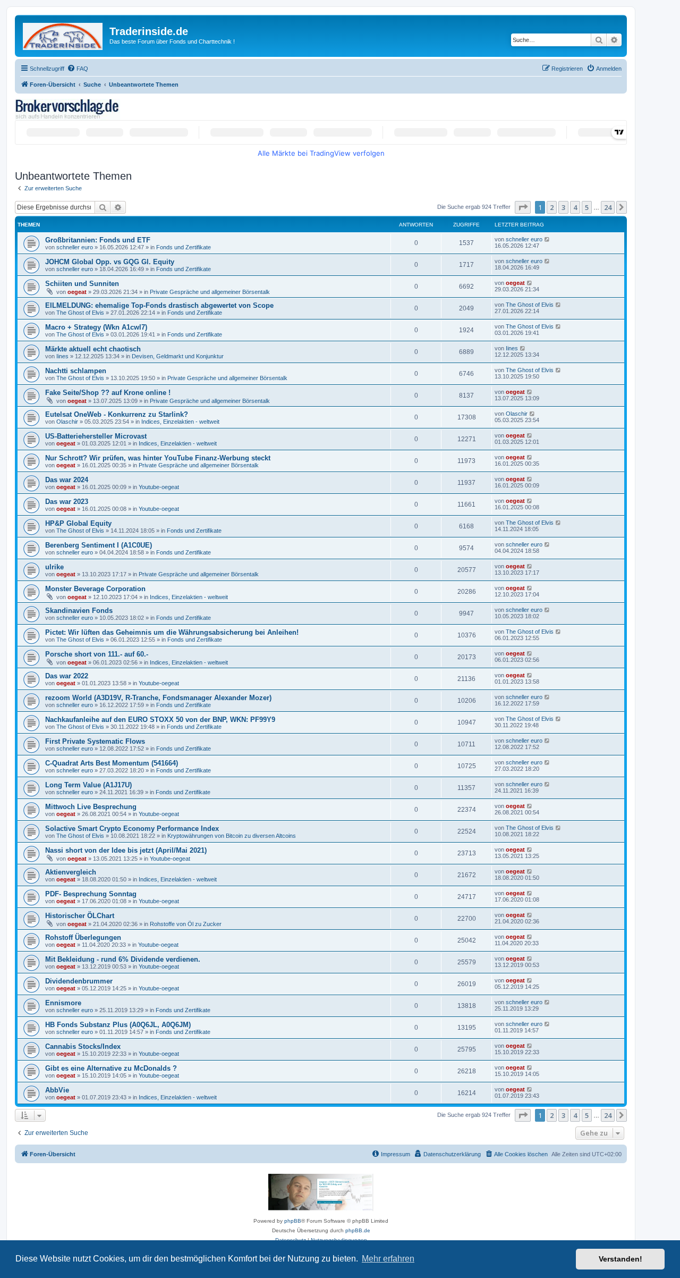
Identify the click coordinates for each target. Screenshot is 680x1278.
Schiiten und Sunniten (82, 284)
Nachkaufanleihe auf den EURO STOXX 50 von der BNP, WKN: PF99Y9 (160, 720)
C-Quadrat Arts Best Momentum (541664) (111, 763)
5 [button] (587, 207)
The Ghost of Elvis (80, 312)
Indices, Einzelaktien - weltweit (180, 421)
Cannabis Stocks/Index (83, 1046)
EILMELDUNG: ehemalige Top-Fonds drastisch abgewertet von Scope (159, 305)
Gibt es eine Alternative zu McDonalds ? (111, 1068)
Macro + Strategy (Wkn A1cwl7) (96, 327)
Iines (62, 356)
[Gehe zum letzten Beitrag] (547, 239)
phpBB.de (357, 1230)
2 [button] (552, 207)
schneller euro (74, 247)
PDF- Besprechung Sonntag (91, 894)
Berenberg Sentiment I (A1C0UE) (98, 545)
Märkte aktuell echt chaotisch (93, 349)
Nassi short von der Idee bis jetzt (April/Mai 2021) (126, 850)
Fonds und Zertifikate (183, 247)
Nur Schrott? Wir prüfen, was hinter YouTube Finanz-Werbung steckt (157, 458)
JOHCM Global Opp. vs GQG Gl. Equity (109, 262)
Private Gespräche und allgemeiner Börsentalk (210, 292)
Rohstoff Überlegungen (83, 937)
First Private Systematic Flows (95, 741)
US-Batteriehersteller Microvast (96, 436)
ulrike (54, 567)
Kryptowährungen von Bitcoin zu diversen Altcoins (231, 836)
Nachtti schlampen (75, 371)
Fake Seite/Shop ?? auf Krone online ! (108, 393)
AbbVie (57, 1090)
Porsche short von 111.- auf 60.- (96, 654)
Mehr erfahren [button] (388, 1258)
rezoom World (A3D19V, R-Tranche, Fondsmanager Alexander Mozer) (158, 698)
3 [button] (563, 207)
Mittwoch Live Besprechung (91, 807)
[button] (523, 207)
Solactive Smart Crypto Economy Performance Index (132, 829)
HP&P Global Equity (78, 523)
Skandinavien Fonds (79, 611)
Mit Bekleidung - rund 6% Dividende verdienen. (122, 959)
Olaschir (67, 421)
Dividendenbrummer (79, 981)
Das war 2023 (66, 502)
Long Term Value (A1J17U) (88, 785)
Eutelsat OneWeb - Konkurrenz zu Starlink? (116, 414)
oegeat (77, 292)
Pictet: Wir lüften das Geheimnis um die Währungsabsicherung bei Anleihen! (172, 632)
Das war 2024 (66, 480)
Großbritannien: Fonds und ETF (97, 240)
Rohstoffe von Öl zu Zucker (186, 924)
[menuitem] (77, 68)
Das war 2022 (66, 676)
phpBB (292, 1221)
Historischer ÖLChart (79, 916)
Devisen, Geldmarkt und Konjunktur (178, 356)
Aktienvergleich (70, 872)
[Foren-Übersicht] (63, 34)
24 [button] (607, 207)
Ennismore (63, 1003)
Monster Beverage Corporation (95, 589)
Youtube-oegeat (159, 487)
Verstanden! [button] (620, 1259)
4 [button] (575, 207)
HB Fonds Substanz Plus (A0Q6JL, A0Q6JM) (118, 1025)
